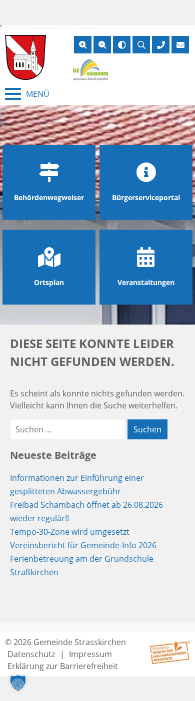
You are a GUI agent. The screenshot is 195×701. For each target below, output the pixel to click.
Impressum (90, 654)
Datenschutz (31, 654)
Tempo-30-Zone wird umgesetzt (70, 531)
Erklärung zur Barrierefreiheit (63, 666)
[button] (18, 683)
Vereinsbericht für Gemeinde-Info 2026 (83, 545)
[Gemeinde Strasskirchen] (25, 57)
